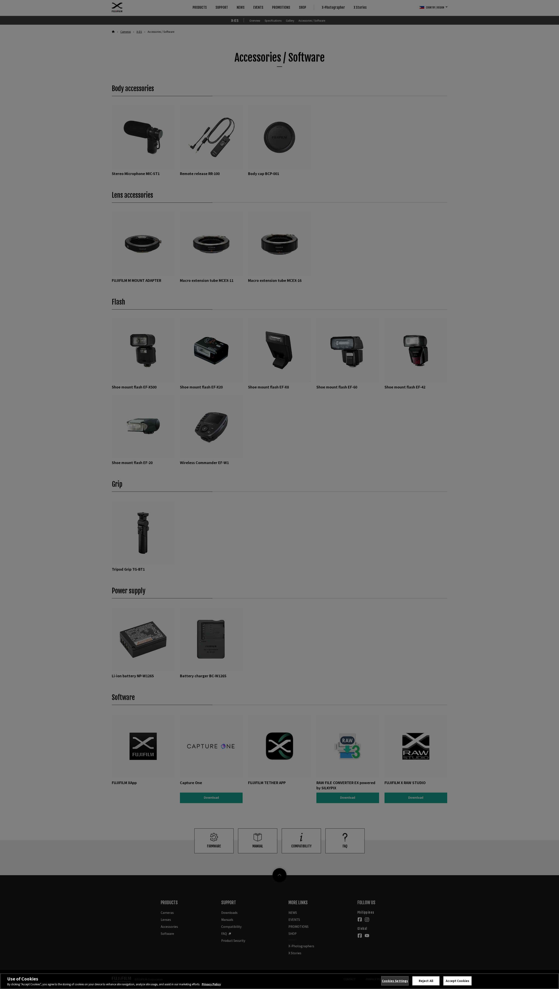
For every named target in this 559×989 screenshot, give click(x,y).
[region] (279, 981)
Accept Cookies (457, 981)
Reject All (426, 981)
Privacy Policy (211, 984)
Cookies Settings (395, 981)
